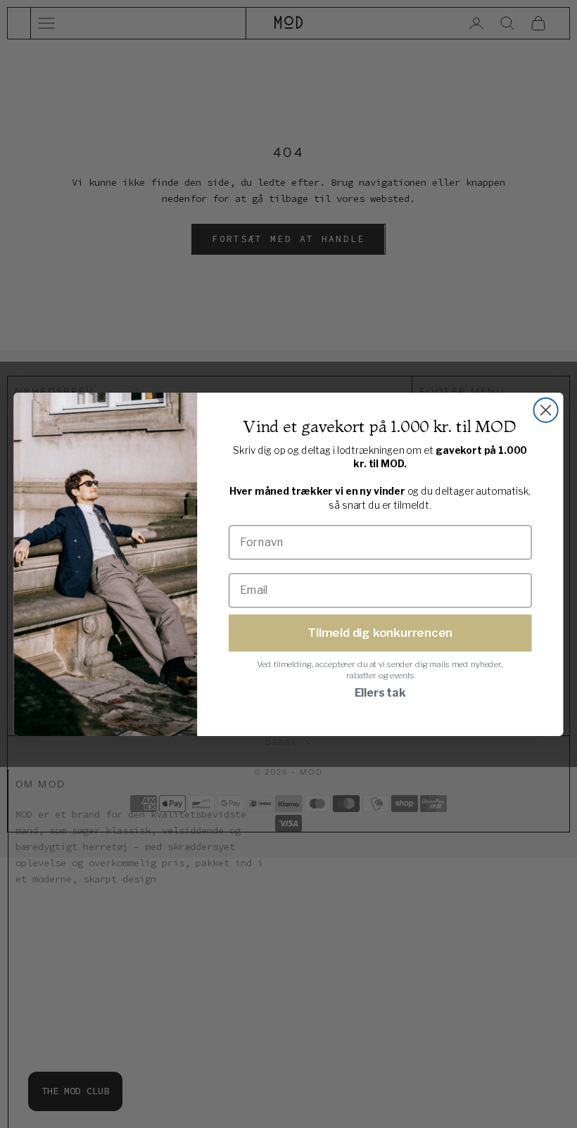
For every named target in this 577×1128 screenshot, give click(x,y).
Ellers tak (380, 692)
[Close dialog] (546, 410)
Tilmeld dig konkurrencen (379, 632)
